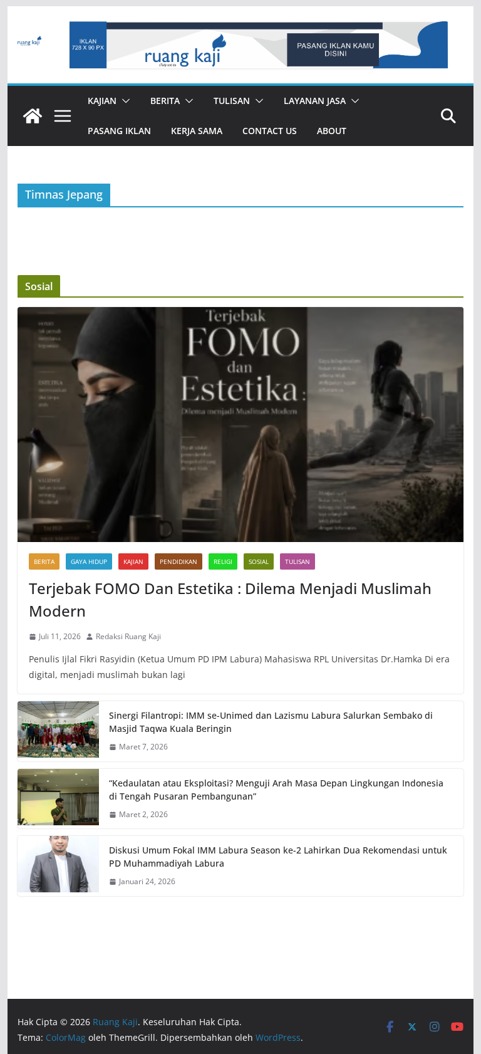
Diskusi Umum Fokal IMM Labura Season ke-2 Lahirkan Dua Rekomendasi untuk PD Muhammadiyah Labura (278, 856)
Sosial (259, 561)
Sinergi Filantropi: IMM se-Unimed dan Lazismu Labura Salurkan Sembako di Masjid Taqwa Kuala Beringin (271, 721)
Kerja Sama (196, 131)
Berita (165, 101)
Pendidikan (178, 561)
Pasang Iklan (119, 131)
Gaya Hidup (89, 561)
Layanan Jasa (315, 101)
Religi (223, 561)
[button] (123, 101)
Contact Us (269, 131)
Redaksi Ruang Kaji (128, 636)
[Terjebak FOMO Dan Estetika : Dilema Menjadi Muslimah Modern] (241, 424)
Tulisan (232, 101)
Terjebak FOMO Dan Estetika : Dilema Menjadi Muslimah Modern (230, 599)
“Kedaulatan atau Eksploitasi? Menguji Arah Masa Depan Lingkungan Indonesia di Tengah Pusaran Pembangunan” (276, 789)
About (331, 131)
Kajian (102, 101)
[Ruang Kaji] (33, 116)
